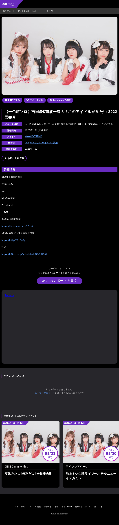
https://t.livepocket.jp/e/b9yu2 (17, 226)
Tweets (9, 295)
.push (8, 4)
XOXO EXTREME (33, 136)
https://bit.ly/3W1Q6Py (13, 240)
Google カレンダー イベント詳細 (41, 142)
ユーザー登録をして (45, 393)
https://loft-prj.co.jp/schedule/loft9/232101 (24, 254)
